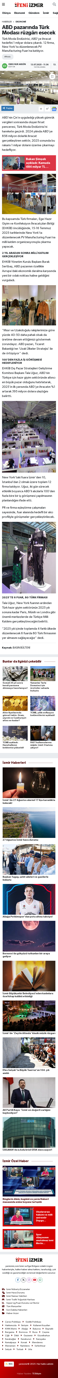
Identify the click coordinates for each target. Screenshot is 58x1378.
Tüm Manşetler (13, 1306)
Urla (30, 1349)
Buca (34, 1332)
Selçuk (8, 1349)
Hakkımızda (11, 1325)
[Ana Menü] (3, 4)
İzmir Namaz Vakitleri (16, 1296)
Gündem (33, 13)
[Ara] (54, 5)
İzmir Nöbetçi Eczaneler (18, 1289)
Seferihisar (40, 1346)
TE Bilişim (36, 1373)
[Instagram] (29, 1279)
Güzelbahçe (43, 1335)
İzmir (46, 13)
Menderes (37, 1342)
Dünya (6, 13)
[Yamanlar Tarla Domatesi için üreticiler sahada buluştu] (42, 673)
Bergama (9, 1332)
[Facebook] (17, 1279)
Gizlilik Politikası (33, 1322)
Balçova (37, 1329)
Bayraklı (49, 1329)
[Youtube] (34, 1279)
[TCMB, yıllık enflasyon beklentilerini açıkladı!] (42, 703)
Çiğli (7, 1335)
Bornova (23, 1332)
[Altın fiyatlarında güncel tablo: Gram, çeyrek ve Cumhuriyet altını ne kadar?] (15, 703)
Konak (24, 1342)
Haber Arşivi (12, 1313)
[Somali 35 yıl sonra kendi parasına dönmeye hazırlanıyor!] (15, 673)
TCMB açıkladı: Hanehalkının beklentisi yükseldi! (13, 745)
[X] (23, 1279)
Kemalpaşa (10, 1342)
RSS (10, 1364)
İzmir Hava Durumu (15, 1293)
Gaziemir (28, 1335)
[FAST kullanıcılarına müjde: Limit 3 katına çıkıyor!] (42, 733)
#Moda (7, 57)
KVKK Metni (11, 1329)
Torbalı (19, 1349)
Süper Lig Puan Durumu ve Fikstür (22, 1303)
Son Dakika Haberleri (16, 1310)
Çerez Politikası (13, 1322)
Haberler (7, 22)
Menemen (10, 1346)
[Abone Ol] (54, 109)
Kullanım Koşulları (41, 1325)
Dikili (16, 1335)
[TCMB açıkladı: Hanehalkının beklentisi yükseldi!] (15, 733)
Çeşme (45, 1332)
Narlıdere (25, 1346)
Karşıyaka (41, 1339)
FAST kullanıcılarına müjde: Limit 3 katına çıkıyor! (41, 745)
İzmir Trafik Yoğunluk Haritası (20, 1299)
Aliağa (24, 1329)
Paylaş (9, 108)
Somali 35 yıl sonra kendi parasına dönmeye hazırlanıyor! (15, 685)
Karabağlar (10, 1339)
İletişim (24, 1325)
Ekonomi (19, 13)
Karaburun (26, 1339)
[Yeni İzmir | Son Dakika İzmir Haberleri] (29, 4)
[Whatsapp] (40, 1279)
